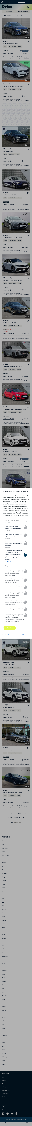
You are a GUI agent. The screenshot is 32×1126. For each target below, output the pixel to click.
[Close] (28, 491)
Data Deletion (6, 635)
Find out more (21, 2)
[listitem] (16, 521)
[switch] (25, 527)
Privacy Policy (26, 635)
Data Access (16, 635)
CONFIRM (9, 628)
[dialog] (16, 563)
